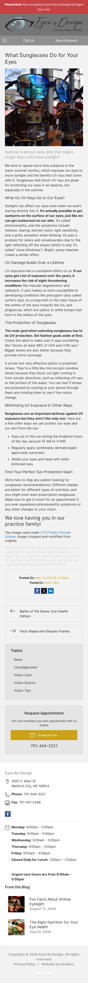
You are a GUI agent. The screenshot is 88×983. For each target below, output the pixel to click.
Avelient (66, 964)
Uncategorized (25, 667)
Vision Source (24, 683)
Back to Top (44, 973)
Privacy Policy (24, 964)
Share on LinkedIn (51, 591)
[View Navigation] (6, 40)
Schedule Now (47, 735)
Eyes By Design (18, 773)
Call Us (28, 40)
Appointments (66, 40)
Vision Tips (51, 582)
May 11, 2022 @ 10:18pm (52, 577)
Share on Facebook (37, 591)
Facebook (8, 814)
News (18, 659)
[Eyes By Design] (44, 24)
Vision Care (23, 675)
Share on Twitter (44, 591)
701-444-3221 (28, 794)
